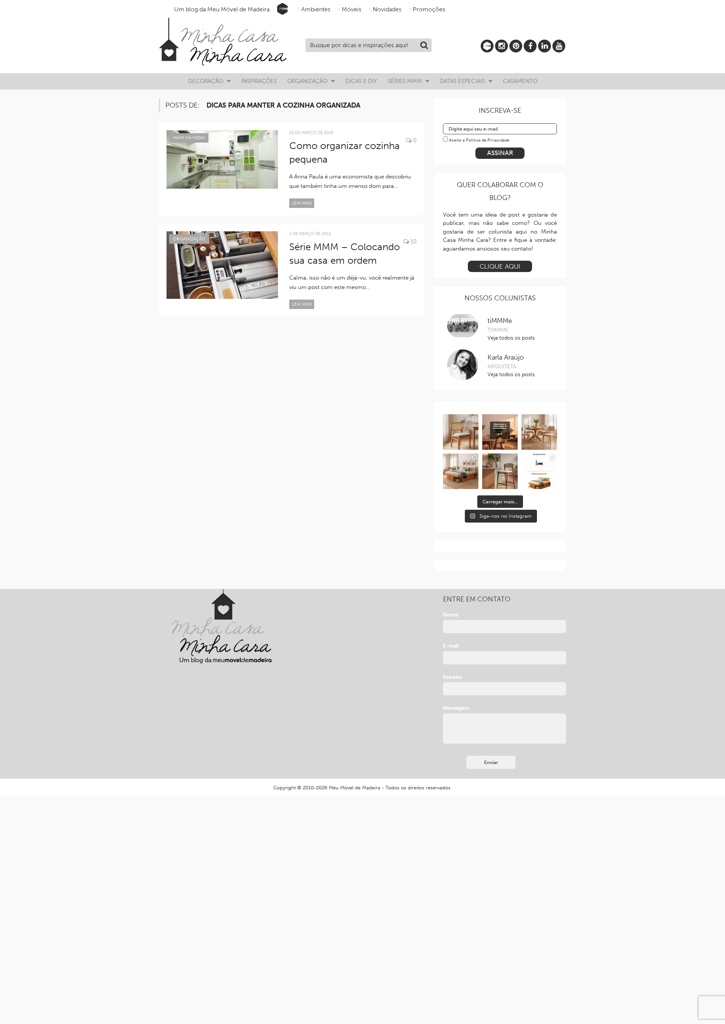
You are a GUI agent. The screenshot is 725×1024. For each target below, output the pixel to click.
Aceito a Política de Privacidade (479, 140)
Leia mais (302, 203)
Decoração (205, 81)
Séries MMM (405, 81)
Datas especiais (462, 81)
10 (412, 241)
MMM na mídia (189, 137)
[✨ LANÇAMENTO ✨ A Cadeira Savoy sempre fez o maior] (460, 432)
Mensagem (456, 708)
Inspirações (259, 81)
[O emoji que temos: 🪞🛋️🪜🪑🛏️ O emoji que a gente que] (539, 471)
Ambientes (315, 9)
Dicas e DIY (361, 81)
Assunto (452, 677)
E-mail (451, 646)
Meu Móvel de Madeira (354, 787)
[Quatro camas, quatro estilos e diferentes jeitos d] (460, 471)
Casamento (520, 81)
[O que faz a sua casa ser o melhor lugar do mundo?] (500, 432)
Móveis (351, 9)
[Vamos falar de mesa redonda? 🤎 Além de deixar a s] (539, 432)
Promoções (429, 9)
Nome (450, 615)
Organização (307, 81)
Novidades (387, 9)
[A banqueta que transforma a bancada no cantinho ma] (500, 471)
